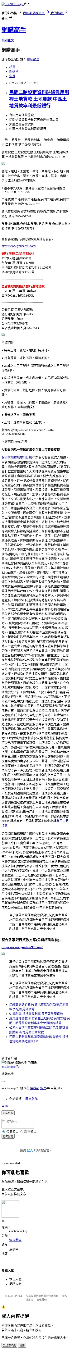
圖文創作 (31, 1098)
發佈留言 (8, 1136)
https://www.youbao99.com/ (19, 246)
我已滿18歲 (9, 1345)
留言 (43, 1088)
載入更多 (8, 1113)
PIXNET (18, 1295)
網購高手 (14, 29)
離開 (22, 1345)
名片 (12, 76)
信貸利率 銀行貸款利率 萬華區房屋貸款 (36, 1013)
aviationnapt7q (10, 1066)
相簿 (12, 67)
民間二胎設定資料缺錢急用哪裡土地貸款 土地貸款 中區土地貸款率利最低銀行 (39, 99)
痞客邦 (34, 1088)
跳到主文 (8, 40)
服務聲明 (42, 1299)
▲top (5, 1105)
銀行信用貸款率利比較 (17, 457)
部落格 (13, 71)
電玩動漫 (33, 59)
